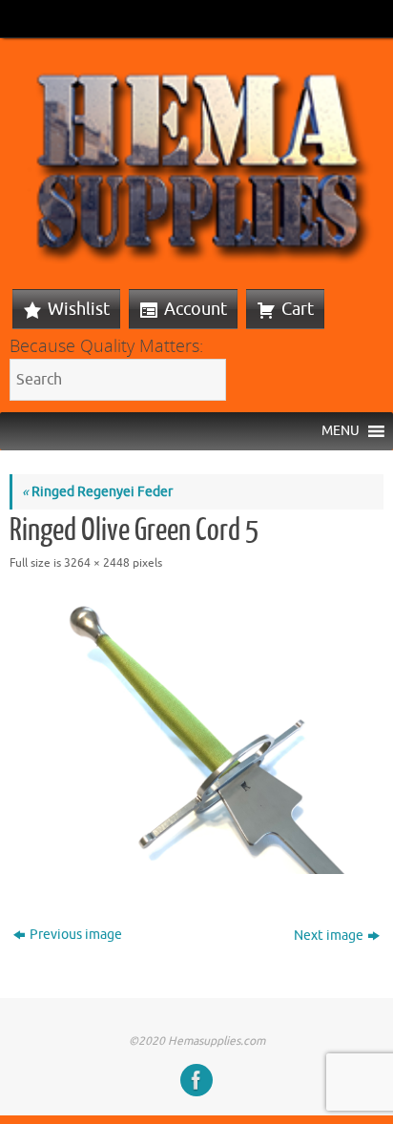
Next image (328, 935)
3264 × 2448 (97, 563)
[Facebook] (196, 1080)
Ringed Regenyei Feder (97, 492)
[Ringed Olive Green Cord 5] (196, 733)
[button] (340, 431)
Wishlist (79, 309)
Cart (297, 309)
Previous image (76, 934)
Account (195, 309)
